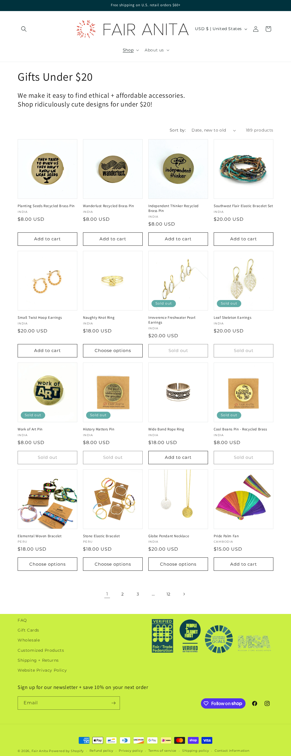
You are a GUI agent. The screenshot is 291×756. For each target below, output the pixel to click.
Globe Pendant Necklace (168, 536)
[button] (24, 29)
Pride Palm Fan (226, 536)
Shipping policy (195, 751)
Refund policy (101, 751)
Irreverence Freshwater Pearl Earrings (172, 320)
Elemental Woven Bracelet (39, 536)
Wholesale (29, 640)
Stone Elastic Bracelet (101, 536)
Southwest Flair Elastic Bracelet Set (243, 206)
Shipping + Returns (38, 660)
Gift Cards (28, 630)
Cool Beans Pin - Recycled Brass (240, 429)
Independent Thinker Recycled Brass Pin (173, 208)
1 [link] (107, 594)
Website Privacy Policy (42, 670)
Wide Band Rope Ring (166, 429)
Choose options (113, 350)
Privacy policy (131, 751)
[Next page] (184, 594)
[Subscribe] (113, 703)
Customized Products (41, 650)
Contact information (232, 751)
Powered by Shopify (66, 751)
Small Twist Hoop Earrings (40, 317)
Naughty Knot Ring (99, 317)
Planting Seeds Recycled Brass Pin (46, 206)
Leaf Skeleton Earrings (232, 317)
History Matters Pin (98, 429)
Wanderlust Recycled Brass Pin (108, 206)
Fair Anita (40, 751)
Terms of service (162, 751)
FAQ (22, 620)
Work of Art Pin (30, 429)
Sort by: (178, 130)
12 (169, 594)
